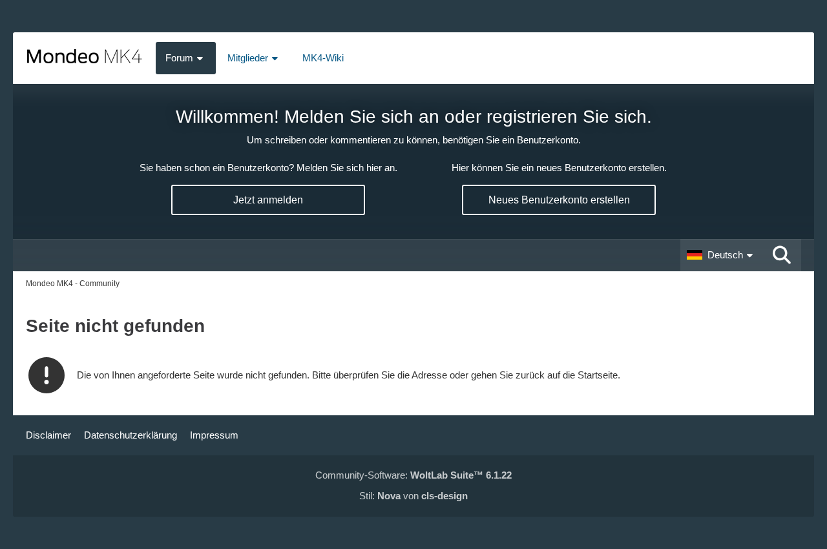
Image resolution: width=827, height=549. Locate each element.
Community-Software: (413, 475)
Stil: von (413, 495)
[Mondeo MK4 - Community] (84, 58)
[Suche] (781, 255)
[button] (721, 255)
